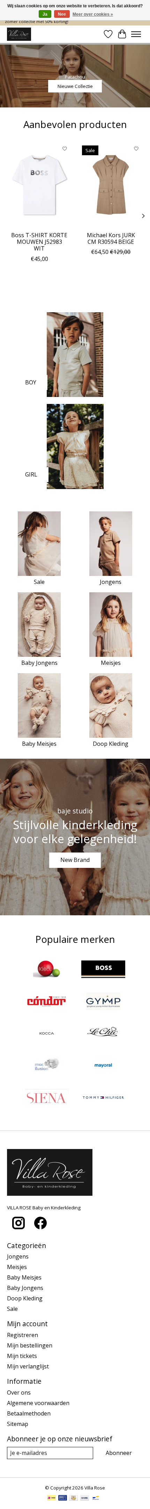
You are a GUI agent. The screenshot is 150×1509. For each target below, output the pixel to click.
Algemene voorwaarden (38, 1403)
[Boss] (103, 970)
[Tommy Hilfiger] (103, 1098)
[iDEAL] (51, 1498)
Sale (39, 582)
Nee (62, 14)
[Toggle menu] (136, 34)
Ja (45, 14)
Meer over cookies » (93, 14)
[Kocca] (47, 1034)
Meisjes (111, 663)
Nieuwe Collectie (75, 86)
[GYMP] (103, 1002)
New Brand (75, 860)
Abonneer (119, 1453)
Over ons (19, 1392)
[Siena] (47, 1098)
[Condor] (47, 1002)
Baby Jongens (39, 663)
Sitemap (17, 1424)
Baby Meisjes (39, 744)
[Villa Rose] (19, 34)
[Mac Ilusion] (47, 1066)
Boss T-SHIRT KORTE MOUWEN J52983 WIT (39, 241)
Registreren (22, 1335)
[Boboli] (47, 970)
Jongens (110, 582)
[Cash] (73, 1498)
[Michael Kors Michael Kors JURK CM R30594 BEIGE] (110, 185)
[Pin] (62, 1498)
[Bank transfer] (84, 1498)
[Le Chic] (103, 1034)
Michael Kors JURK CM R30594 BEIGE (111, 238)
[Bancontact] (95, 1498)
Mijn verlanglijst (28, 1366)
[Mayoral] (103, 1066)
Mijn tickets (22, 1356)
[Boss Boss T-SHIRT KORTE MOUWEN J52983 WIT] (39, 185)
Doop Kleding (110, 744)
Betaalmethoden (29, 1413)
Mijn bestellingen (29, 1345)
